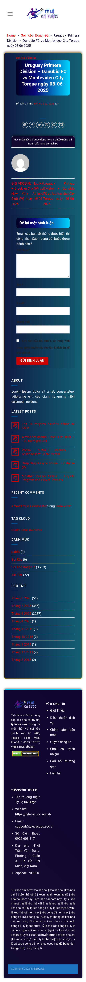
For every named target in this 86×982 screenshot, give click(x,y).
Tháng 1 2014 (21, 644)
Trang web (23, 322)
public (15, 552)
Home (11, 35)
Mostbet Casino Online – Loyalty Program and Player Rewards (48, 478)
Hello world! (64, 506)
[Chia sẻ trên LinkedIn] (61, 125)
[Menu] (10, 13)
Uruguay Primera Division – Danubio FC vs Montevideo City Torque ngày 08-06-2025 (59, 194)
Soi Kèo (16, 559)
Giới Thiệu (57, 710)
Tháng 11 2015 (22, 629)
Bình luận (23, 250)
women (38, 530)
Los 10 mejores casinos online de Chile (48, 426)
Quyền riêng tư (60, 742)
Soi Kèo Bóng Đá (34, 35)
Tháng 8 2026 (21, 598)
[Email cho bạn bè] (46, 125)
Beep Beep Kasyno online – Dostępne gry (48, 465)
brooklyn (15, 530)
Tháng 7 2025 (21, 606)
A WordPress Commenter (29, 506)
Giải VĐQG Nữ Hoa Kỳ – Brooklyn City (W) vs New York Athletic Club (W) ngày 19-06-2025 (27, 194)
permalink (51, 143)
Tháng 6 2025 (21, 614)
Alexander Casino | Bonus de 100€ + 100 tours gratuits (48, 439)
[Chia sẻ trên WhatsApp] (25, 125)
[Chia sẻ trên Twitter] (39, 125)
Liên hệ (55, 773)
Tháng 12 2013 (22, 652)
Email (20, 303)
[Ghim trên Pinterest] (54, 125)
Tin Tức (16, 575)
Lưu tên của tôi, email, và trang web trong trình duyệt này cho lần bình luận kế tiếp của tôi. (43, 347)
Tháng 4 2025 (21, 621)
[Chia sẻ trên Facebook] (32, 125)
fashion (24, 530)
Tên (19, 285)
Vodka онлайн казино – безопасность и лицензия (48, 452)
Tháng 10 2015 (22, 637)
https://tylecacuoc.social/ (33, 814)
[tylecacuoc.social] (43, 14)
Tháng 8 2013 (21, 660)
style (31, 530)
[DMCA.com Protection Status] (25, 753)
